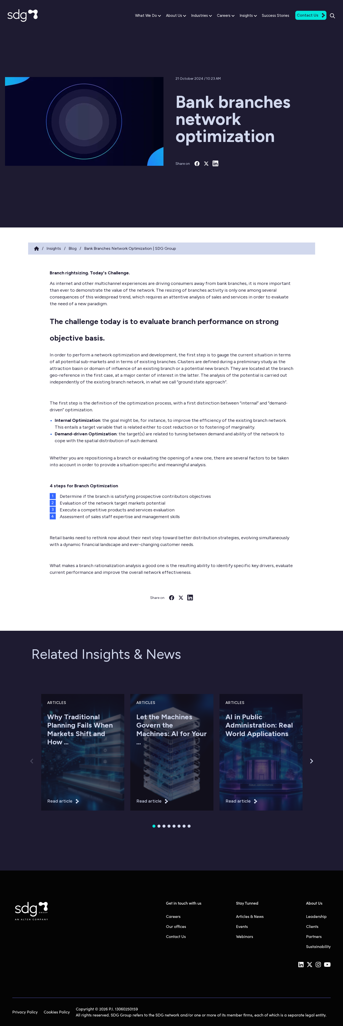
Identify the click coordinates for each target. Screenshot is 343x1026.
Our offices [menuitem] (176, 926)
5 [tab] (174, 826)
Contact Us (307, 15)
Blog (73, 248)
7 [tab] (184, 826)
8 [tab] (189, 826)
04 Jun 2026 (146, 762)
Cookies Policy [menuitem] (57, 1011)
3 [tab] (163, 826)
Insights (246, 15)
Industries (199, 15)
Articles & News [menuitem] (250, 916)
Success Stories (275, 15)
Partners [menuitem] (314, 936)
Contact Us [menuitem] (176, 936)
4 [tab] (168, 826)
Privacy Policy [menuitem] (25, 1011)
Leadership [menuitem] (316, 916)
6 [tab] (179, 826)
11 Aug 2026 (57, 762)
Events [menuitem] (242, 926)
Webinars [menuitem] (244, 936)
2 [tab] (158, 826)
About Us (174, 15)
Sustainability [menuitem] (318, 946)
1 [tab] (153, 826)
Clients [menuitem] (312, 926)
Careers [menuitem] (173, 916)
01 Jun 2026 (235, 762)
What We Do (146, 15)
